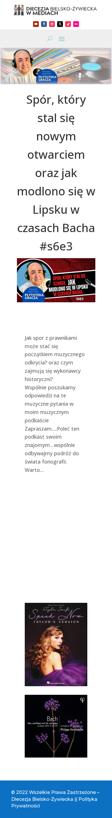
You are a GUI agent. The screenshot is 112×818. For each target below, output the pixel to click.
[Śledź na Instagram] (52, 24)
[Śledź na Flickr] (76, 24)
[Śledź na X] (60, 24)
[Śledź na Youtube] (36, 24)
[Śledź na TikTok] (68, 24)
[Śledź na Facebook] (44, 24)
